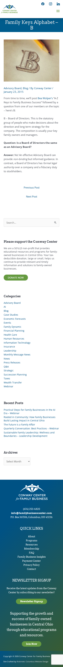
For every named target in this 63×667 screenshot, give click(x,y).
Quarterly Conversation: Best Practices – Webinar (31, 428)
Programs (31, 540)
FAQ (31, 552)
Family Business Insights (31, 556)
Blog (25, 88)
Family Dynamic (12, 326)
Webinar (8, 386)
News (7, 358)
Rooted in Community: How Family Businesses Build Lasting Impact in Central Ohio (29, 418)
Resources (32, 544)
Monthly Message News (17, 354)
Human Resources (14, 338)
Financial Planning (14, 330)
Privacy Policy (31, 565)
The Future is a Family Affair (19, 424)
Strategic (9, 370)
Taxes (7, 378)
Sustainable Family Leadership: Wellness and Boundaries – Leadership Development (29, 434)
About (31, 536)
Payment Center (31, 561)
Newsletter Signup (31, 601)
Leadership (10, 350)
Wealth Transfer (13, 382)
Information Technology (17, 342)
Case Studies (11, 314)
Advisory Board (13, 88)
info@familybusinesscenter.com (31, 513)
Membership (31, 548)
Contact (31, 569)
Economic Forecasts (15, 318)
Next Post (31, 196)
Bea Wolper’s (45, 98)
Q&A (6, 366)
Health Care (10, 334)
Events (7, 322)
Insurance (9, 346)
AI (5, 306)
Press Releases (12, 362)
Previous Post (31, 187)
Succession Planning (15, 374)
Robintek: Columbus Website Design (32, 661)
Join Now (31, 644)
